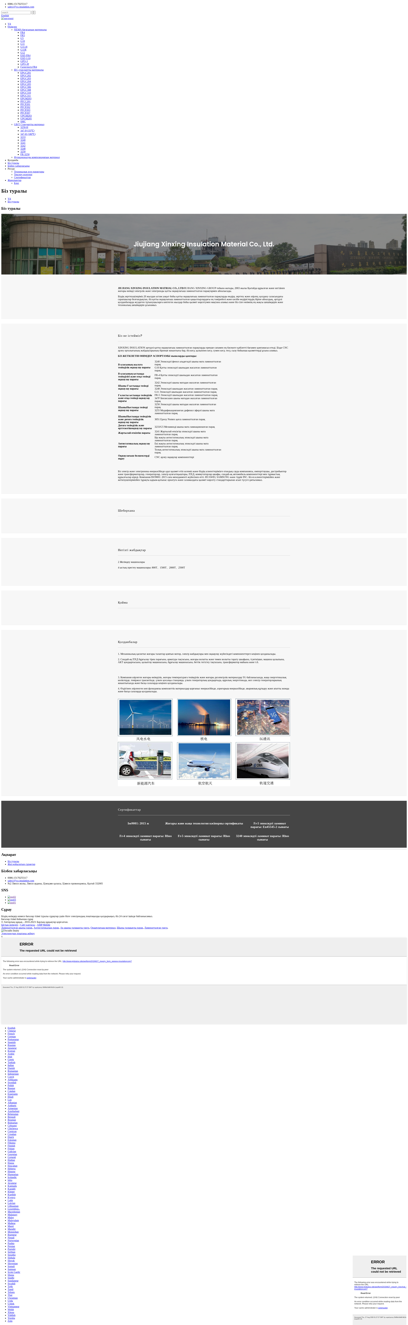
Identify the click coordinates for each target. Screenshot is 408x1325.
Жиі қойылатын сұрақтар (21, 864)
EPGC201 (25, 72)
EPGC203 (25, 78)
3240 (23, 140)
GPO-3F (24, 64)
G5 (22, 38)
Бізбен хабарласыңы (19, 166)
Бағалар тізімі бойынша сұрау (17, 919)
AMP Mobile (43, 924)
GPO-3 (24, 61)
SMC (23, 121)
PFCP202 (25, 107)
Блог (16, 183)
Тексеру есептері (23, 174)
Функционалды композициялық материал (37, 157)
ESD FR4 (25, 55)
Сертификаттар (22, 177)
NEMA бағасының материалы (30, 29)
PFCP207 (25, 113)
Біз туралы (13, 163)
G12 (22, 52)
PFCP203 (25, 110)
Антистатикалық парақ (46, 927)
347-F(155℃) (27, 130)
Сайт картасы (27, 924)
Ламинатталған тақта (156, 927)
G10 (22, 41)
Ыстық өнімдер (9, 924)
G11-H (23, 46)
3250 (23, 151)
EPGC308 (25, 90)
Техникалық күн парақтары (29, 171)
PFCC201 (25, 101)
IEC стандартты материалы (29, 69)
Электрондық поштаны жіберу (18, 933)
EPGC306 (25, 87)
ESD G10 (25, 58)
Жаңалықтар (14, 180)
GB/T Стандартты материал (29, 124)
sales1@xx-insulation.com (21, 880)
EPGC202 (25, 75)
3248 (23, 148)
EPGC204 (25, 81)
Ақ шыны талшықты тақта (74, 927)
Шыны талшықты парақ (130, 927)
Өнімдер (12, 26)
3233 (23, 137)
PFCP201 (25, 104)
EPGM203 (25, 98)
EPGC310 (25, 92)
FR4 (22, 32)
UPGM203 (26, 115)
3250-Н (24, 127)
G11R (23, 49)
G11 (22, 44)
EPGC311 (25, 95)
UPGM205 (26, 118)
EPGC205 (25, 84)
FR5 (22, 35)
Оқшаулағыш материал (103, 927)
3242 (23, 145)
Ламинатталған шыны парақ (16, 927)
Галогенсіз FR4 (28, 67)
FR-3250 (24, 154)
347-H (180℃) (28, 134)
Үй (9, 24)
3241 (23, 143)
